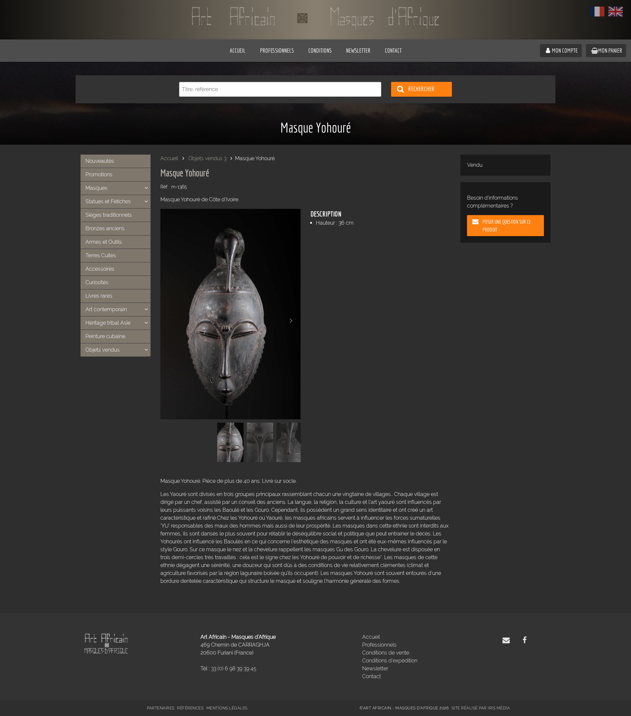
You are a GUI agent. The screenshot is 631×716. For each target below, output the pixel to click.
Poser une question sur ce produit (506, 226)
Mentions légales (226, 708)
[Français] (597, 11)
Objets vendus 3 (207, 158)
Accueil (169, 158)
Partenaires (161, 708)
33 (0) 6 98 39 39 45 (233, 668)
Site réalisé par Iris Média (481, 708)
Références (190, 708)
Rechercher (421, 88)
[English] (615, 11)
